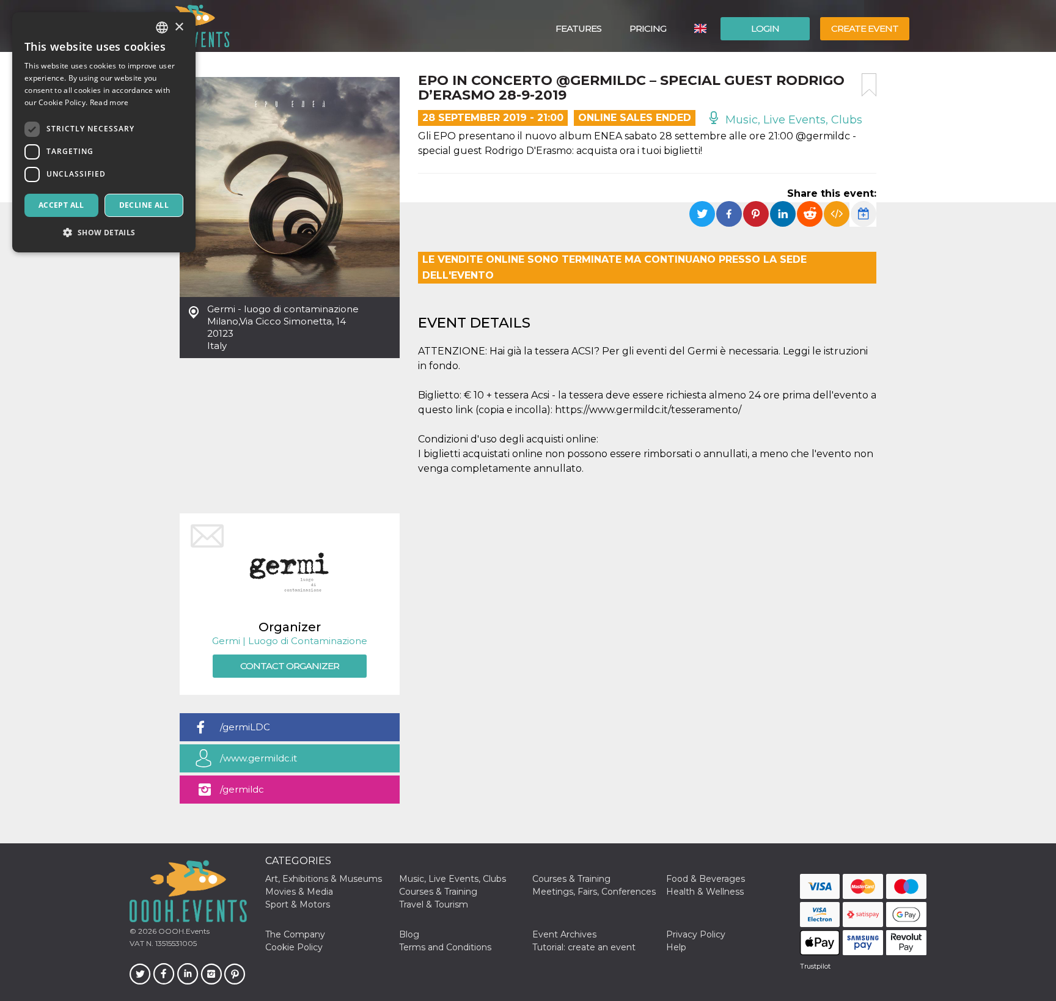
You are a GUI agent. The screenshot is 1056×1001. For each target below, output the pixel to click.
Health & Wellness (705, 891)
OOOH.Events (183, 931)
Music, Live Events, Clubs (792, 120)
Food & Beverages (705, 878)
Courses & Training (571, 878)
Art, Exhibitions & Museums (323, 878)
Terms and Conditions (445, 947)
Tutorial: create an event (584, 947)
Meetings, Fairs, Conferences (594, 891)
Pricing (647, 28)
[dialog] (104, 132)
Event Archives (564, 934)
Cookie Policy (294, 947)
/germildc (242, 789)
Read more (109, 102)
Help (676, 947)
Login (765, 28)
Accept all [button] (61, 205)
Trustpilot (815, 966)
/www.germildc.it (258, 758)
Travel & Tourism (433, 904)
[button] (103, 232)
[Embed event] (836, 214)
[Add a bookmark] (869, 85)
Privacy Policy (695, 934)
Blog (409, 934)
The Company (295, 934)
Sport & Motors (297, 904)
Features (578, 28)
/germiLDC (245, 727)
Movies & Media (299, 891)
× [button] (178, 27)
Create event (864, 28)
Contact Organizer (289, 666)
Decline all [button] (144, 205)
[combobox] (162, 27)
